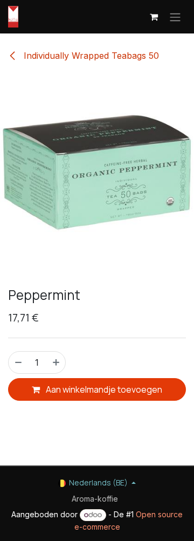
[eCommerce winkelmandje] (153, 17)
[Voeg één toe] (56, 362)
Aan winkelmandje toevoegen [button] (103, 389)
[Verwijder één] (18, 362)
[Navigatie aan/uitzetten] (175, 16)
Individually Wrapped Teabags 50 (90, 55)
